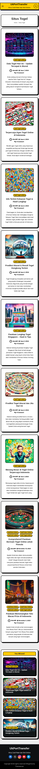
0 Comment (20, 73)
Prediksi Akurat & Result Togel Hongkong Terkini (17, 732)
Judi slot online (13, 535)
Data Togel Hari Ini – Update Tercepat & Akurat (16, 671)
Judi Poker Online (26, 532)
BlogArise (29, 764)
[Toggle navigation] (2, 6)
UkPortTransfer (18, 4)
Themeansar (19, 766)
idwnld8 (15, 70)
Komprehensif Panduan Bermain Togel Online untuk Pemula (19, 541)
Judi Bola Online (12, 532)
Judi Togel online (19, 60)
